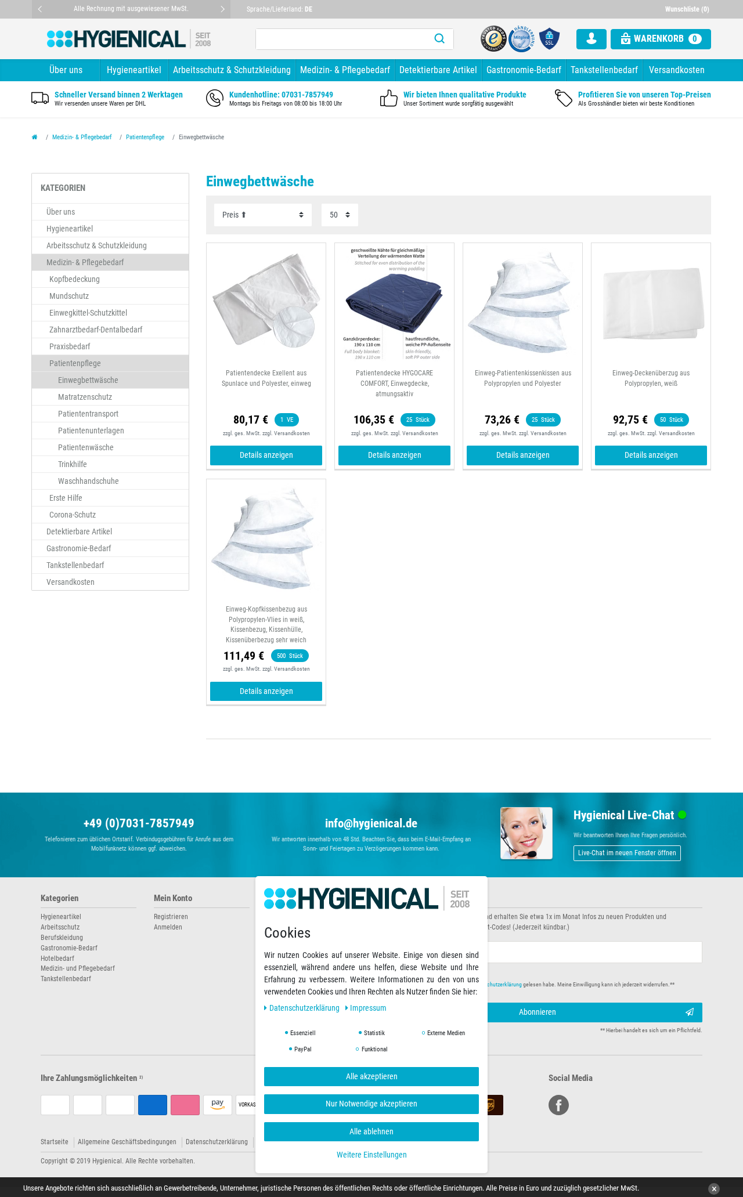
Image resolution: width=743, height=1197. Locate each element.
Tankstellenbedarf (604, 69)
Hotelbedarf (57, 958)
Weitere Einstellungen (372, 1154)
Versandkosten (677, 69)
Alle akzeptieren (372, 1076)
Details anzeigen (266, 455)
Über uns (65, 69)
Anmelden (168, 927)
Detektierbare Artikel (438, 69)
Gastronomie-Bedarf (523, 69)
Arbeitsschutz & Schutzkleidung (232, 69)
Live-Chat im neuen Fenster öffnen (627, 853)
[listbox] (394, 302)
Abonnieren (537, 1012)
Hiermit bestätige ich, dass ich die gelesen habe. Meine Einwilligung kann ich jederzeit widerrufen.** (533, 984)
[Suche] (439, 39)
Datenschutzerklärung (217, 1142)
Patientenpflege (145, 137)
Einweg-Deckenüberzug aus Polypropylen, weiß (651, 378)
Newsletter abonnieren (419, 898)
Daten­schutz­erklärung (305, 1007)
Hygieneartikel (134, 69)
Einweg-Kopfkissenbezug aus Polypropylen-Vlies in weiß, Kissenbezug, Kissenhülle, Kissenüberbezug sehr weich (266, 625)
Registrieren (171, 917)
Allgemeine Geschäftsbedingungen (127, 1142)
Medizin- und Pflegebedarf (78, 968)
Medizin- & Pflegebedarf (345, 69)
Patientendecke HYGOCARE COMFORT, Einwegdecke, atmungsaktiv (394, 383)
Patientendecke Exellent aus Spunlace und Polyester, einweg (266, 378)
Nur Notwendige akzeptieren (371, 1103)
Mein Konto (173, 898)
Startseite (54, 1142)
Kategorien (59, 898)
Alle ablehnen (371, 1131)
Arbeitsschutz (60, 927)
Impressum (368, 1007)
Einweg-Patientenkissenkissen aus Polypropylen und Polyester (523, 378)
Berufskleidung (62, 938)
